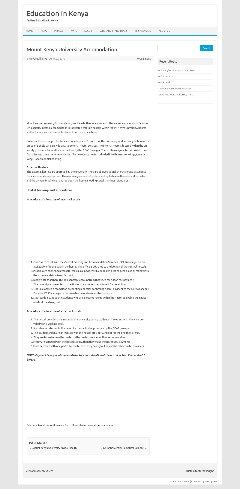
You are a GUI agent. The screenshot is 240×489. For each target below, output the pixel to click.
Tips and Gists (143, 31)
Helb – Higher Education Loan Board (177, 70)
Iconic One (175, 481)
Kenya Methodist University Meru (175, 94)
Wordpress (211, 481)
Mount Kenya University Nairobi (174, 88)
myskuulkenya (38, 58)
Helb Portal (164, 82)
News (44, 31)
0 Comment (144, 58)
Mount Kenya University (51, 425)
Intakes (58, 31)
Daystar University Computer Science (124, 447)
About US (164, 31)
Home (29, 31)
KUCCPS (88, 31)
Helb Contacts (165, 76)
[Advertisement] (88, 91)
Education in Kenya (57, 13)
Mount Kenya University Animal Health (53, 447)
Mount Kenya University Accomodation (93, 425)
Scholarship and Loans (113, 31)
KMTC (74, 31)
